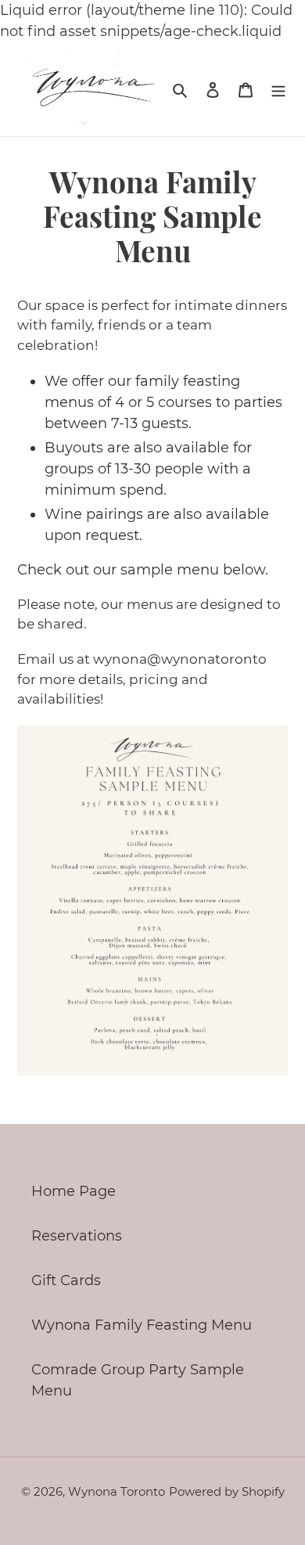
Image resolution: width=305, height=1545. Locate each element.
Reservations (76, 1235)
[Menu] (278, 88)
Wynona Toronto (116, 1491)
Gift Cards (66, 1280)
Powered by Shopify (227, 1491)
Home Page (73, 1191)
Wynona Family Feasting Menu (141, 1325)
